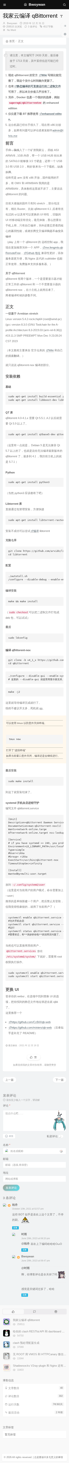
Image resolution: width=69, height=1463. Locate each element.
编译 (36, 530)
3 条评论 (32, 26)
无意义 (52, 1457)
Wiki (44, 75)
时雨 (24, 1234)
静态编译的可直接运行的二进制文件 (39, 86)
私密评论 (52, 1136)
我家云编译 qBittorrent (26, 1320)
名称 (6, 1144)
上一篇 (9, 1079)
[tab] (13, 1311)
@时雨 (25, 1268)
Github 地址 (33, 253)
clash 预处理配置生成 (26, 1342)
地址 (5, 1172)
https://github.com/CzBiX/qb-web (31, 1022)
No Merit (11, 30)
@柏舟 (25, 1243)
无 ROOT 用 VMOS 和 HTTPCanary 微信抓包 (41, 1354)
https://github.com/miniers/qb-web (31, 1027)
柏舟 (15, 1204)
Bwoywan (12, 23)
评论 (6, 1105)
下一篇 (59, 1079)
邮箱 (5, 1158)
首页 (12, 41)
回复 (15, 1228)
